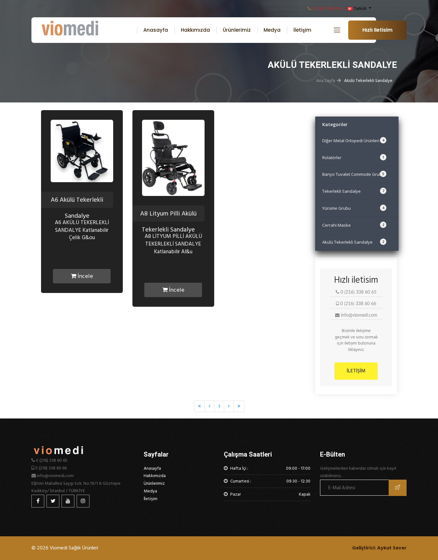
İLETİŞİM (356, 371)
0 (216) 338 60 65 (327, 8)
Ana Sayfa (325, 80)
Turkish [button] (360, 8)
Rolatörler (353, 157)
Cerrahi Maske (353, 225)
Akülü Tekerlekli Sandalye (353, 242)
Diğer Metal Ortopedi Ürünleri (353, 140)
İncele (84, 276)
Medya (272, 30)
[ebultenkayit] (398, 488)
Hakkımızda (195, 30)
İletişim (302, 30)
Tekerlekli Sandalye (353, 191)
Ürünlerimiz (237, 30)
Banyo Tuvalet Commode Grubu (353, 174)
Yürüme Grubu (353, 208)
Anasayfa (155, 30)
